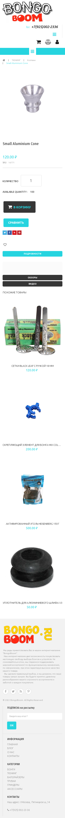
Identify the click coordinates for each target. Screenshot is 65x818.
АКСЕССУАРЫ (14, 789)
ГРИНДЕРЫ (13, 785)
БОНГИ (11, 769)
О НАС (10, 752)
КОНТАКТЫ (13, 756)
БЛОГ (10, 748)
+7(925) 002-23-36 (18, 810)
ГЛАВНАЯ (12, 744)
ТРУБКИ (11, 781)
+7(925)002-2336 (44, 27)
